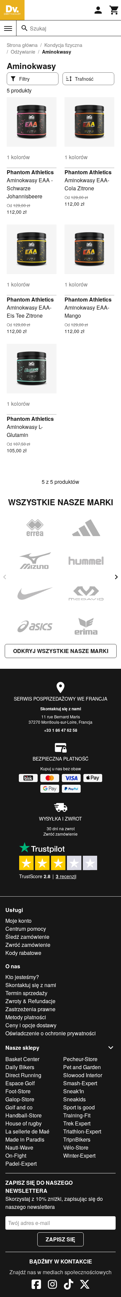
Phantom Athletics (30, 172)
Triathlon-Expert (82, 1131)
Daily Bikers (19, 1067)
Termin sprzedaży (26, 993)
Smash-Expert (80, 1083)
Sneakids (74, 1099)
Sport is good (79, 1107)
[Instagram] (52, 1285)
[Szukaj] (25, 28)
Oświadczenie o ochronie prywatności (50, 1033)
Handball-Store (23, 1115)
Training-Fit (76, 1115)
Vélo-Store (75, 1147)
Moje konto (18, 920)
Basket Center (22, 1059)
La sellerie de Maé (27, 1131)
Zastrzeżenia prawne (30, 1009)
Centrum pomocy (25, 928)
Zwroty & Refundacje (30, 1001)
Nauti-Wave (19, 1147)
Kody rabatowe (23, 953)
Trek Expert (76, 1123)
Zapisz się (60, 1239)
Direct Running (23, 1075)
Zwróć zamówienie (60, 834)
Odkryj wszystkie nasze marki (60, 651)
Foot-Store (18, 1091)
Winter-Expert (79, 1155)
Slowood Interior (82, 1075)
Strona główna (22, 45)
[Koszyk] (114, 10)
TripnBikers (76, 1139)
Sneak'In (73, 1091)
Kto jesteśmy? (22, 977)
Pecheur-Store (80, 1059)
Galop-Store (19, 1099)
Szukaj (38, 28)
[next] (116, 577)
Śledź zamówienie (27, 937)
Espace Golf (20, 1083)
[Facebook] (36, 1285)
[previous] (4, 577)
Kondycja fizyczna (63, 45)
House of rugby (23, 1123)
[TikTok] (68, 1285)
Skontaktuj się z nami (60, 708)
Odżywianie (23, 51)
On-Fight (15, 1155)
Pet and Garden (82, 1067)
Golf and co (19, 1107)
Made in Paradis (24, 1139)
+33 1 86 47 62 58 (60, 730)
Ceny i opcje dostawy (30, 1025)
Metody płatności (25, 1017)
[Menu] (8, 28)
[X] (84, 1285)
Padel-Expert (21, 1163)
